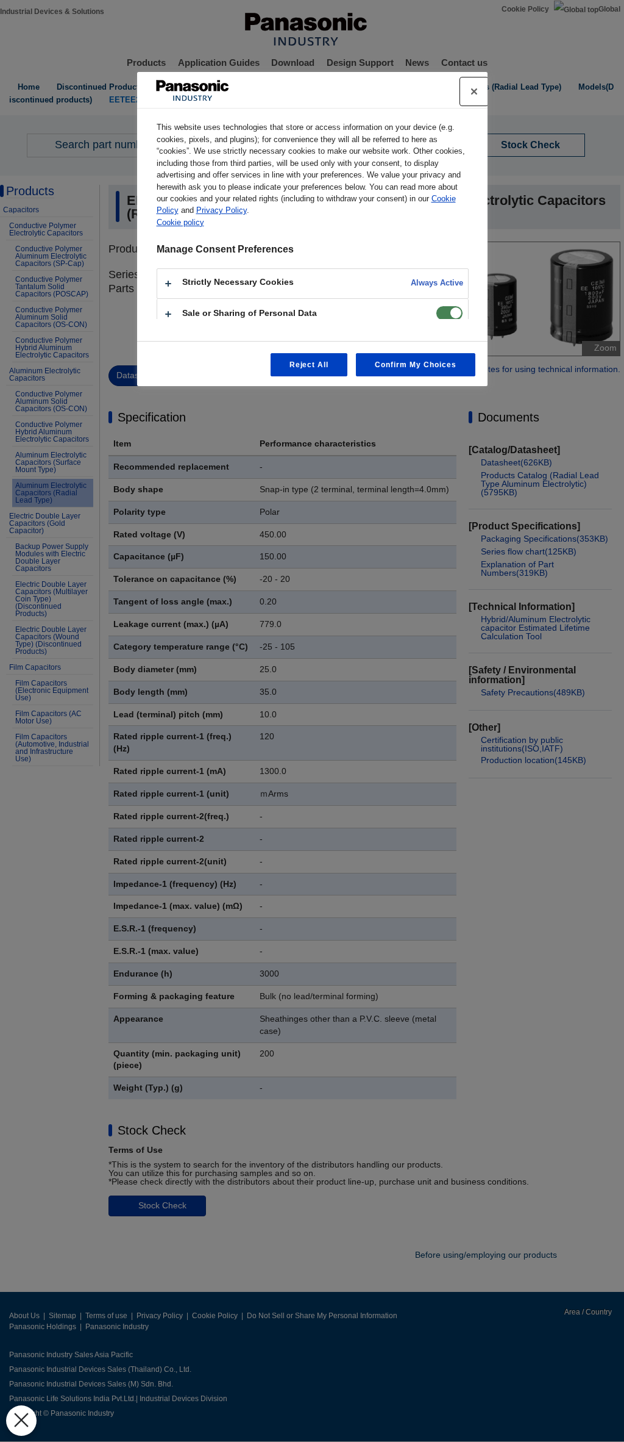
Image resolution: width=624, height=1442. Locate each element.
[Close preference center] (474, 91)
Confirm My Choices (415, 364)
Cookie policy (180, 222)
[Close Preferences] (21, 1420)
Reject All (309, 364)
